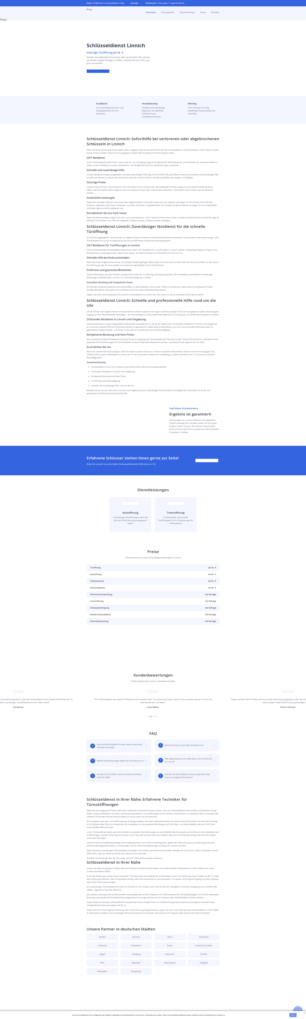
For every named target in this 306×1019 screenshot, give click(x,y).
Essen (169, 945)
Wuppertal (136, 971)
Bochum (136, 937)
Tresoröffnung (176, 512)
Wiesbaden (102, 971)
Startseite (151, 12)
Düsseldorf (136, 945)
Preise (203, 12)
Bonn (169, 937)
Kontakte (215, 12)
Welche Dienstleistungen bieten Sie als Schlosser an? (120, 760)
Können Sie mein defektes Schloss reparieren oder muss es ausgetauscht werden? (187, 776)
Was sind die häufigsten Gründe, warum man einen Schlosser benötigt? (119, 746)
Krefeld (203, 954)
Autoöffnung (130, 512)
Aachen (102, 937)
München (136, 962)
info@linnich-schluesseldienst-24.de (108, 3)
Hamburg (136, 954)
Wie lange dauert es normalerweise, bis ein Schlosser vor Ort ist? (188, 760)
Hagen (102, 954)
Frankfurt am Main (203, 945)
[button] (149, 716)
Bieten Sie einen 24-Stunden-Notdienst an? (184, 745)
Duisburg (102, 945)
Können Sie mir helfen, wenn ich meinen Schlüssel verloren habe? (119, 776)
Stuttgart (204, 962)
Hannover (169, 954)
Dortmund (203, 937)
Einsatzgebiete (167, 12)
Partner (149, 1004)
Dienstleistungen (187, 12)
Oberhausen (169, 962)
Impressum (151, 1008)
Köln (102, 962)
